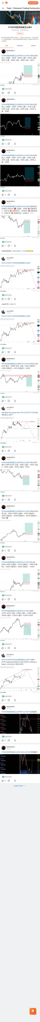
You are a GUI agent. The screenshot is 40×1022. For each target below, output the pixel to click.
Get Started (33, 3)
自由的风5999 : (7, 251)
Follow (20, 33)
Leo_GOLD (9, 258)
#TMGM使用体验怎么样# (20, 27)
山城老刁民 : (6, 304)
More (32, 213)
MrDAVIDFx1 (10, 50)
